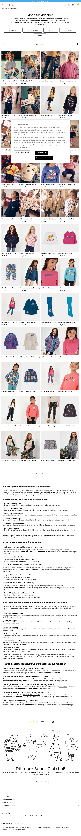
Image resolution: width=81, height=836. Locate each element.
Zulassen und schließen (44, 158)
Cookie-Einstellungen (22, 152)
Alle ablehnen (41, 152)
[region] (40, 141)
